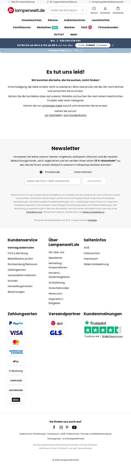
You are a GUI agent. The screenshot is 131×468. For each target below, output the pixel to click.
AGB (86, 247)
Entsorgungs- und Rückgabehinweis (66, 438)
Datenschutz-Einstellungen (33, 433)
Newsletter (55, 258)
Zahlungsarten (17, 270)
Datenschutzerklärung (93, 212)
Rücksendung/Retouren (22, 264)
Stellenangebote (59, 277)
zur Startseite (53, 115)
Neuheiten (47, 27)
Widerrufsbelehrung (96, 264)
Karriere (54, 273)
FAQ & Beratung (18, 253)
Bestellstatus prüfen (20, 258)
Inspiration (55, 299)
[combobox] (68, 10)
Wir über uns (56, 252)
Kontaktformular (34, 212)
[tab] (26, 271)
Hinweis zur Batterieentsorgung (96, 433)
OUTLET (59, 34)
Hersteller (92, 220)
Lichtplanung (57, 282)
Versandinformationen (22, 275)
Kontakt (13, 281)
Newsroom (55, 293)
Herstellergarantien (20, 286)
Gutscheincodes (59, 288)
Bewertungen (16, 292)
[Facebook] (56, 427)
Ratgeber (55, 303)
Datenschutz (92, 253)
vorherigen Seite (52, 106)
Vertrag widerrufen (21, 247)
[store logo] (26, 10)
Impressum (91, 258)
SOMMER (93, 45)
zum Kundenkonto (75, 115)
